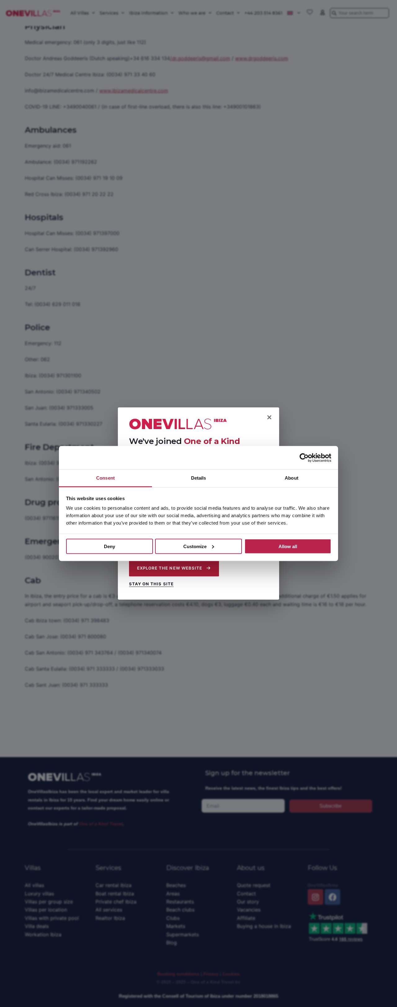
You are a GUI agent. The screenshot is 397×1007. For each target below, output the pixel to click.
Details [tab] (198, 478)
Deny (109, 546)
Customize (195, 546)
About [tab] (291, 478)
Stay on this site (151, 584)
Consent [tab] (105, 478)
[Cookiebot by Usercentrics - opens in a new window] (304, 457)
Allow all (288, 546)
